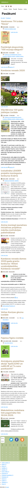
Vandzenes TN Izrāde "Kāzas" (12, 22)
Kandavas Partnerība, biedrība (11, 180)
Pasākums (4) (5, 477)
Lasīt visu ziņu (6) (7, 167)
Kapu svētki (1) (5, 471)
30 (2, 459)
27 (13, 447)
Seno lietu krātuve (8, 343)
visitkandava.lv (4, 2)
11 (9, 452)
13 (17, 452)
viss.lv (7, 487)
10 (6, 452)
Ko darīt (3, 18)
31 (6, 459)
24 (2, 447)
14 (21, 452)
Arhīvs (25, 9)
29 (21, 447)
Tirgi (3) (4, 484)
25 (6, 447)
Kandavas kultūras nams (10, 28)
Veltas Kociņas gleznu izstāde (12, 313)
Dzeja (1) (4, 466)
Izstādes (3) (4, 469)
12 (13, 452)
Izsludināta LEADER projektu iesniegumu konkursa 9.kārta (11, 173)
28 (17, 447)
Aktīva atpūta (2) (6, 462)
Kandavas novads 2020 (13, 70)
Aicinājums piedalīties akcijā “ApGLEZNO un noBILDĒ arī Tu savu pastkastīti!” (12, 365)
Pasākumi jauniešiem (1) (7, 475)
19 (13, 454)
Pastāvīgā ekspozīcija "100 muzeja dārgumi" (12, 48)
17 (6, 454)
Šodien (10, 9)
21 (21, 454)
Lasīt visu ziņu (14, 32)
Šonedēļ (15, 9)
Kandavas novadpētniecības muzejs (12, 54)
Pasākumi (8, 18)
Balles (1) (4, 464)
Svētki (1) (4, 480)
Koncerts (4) (5, 473)
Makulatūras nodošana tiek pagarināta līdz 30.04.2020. (12, 413)
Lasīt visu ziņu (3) (7, 67)
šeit (17, 297)
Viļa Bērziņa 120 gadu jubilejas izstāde (12, 111)
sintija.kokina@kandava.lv (9, 306)
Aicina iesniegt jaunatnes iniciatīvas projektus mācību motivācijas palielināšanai (14, 229)
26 (9, 447)
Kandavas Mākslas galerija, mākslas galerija (13, 56)
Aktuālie (5, 9)
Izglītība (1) (4, 468)
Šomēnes (20, 9)
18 (9, 454)
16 (2, 454)
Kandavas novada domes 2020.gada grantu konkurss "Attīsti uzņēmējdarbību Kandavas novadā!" (13, 263)
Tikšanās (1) (5, 482)
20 (17, 454)
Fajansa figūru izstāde (12, 338)
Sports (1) (4, 478)
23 (2, 456)
